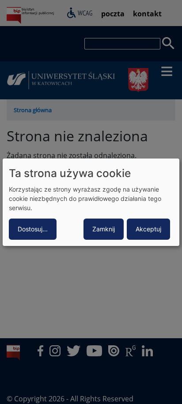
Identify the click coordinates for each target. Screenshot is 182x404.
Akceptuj (148, 229)
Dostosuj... (33, 229)
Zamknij (103, 229)
